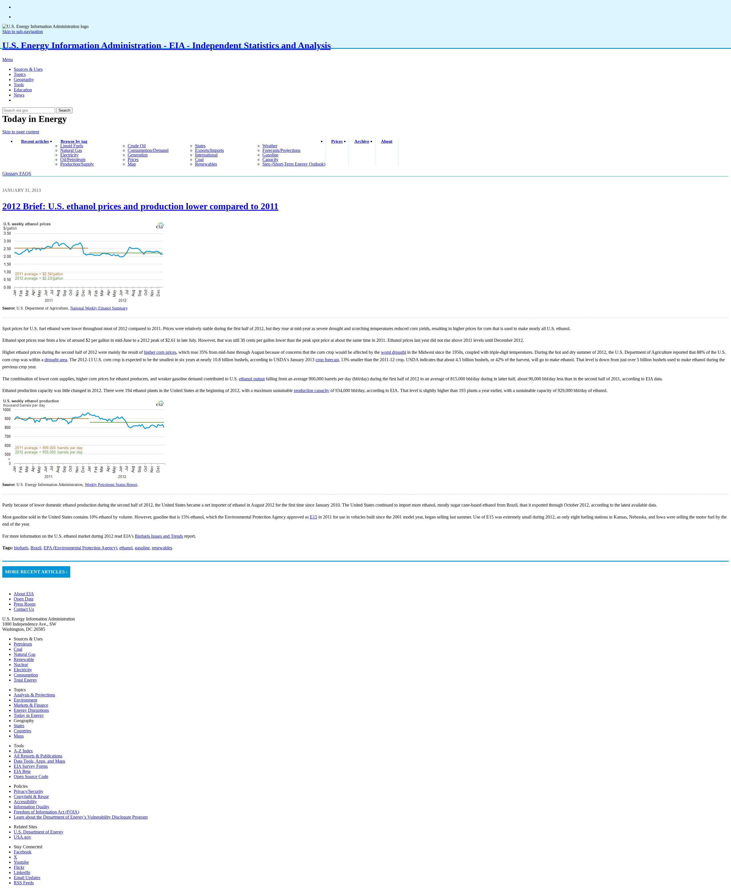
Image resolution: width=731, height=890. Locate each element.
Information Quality (31, 806)
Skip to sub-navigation (22, 31)
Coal (18, 649)
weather (269, 145)
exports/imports (209, 150)
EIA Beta (22, 771)
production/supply (77, 164)
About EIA (24, 593)
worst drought (393, 352)
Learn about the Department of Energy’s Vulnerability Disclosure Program (81, 817)
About (386, 141)
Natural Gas (24, 654)
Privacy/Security (28, 791)
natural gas (71, 150)
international (206, 154)
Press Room (24, 604)
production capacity (311, 390)
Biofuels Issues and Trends (159, 536)
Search (64, 110)
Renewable (24, 659)
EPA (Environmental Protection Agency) (80, 547)
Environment (25, 700)
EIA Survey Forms (31, 766)
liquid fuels (71, 145)
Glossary (10, 173)
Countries (22, 730)
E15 (313, 517)
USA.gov (22, 837)
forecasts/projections (281, 150)
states (200, 145)
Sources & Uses (28, 69)
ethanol (125, 547)
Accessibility (25, 801)
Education (23, 89)
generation (138, 154)
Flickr (19, 867)
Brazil (36, 547)
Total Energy (25, 680)
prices (133, 159)
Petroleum (23, 644)
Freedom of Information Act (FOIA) (46, 811)
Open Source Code (31, 776)
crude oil (137, 145)
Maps (19, 736)
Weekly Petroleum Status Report (111, 485)
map (132, 164)
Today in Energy (29, 715)
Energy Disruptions (31, 710)
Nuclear (21, 664)
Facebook (22, 851)
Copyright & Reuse (31, 796)
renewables (206, 164)
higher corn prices (160, 352)
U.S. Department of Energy (38, 831)
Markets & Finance (31, 705)
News (19, 95)
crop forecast (327, 359)
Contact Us (24, 609)
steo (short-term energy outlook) (293, 164)
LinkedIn (22, 872)
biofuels (21, 547)
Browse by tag (74, 141)
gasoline (270, 154)
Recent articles (35, 141)
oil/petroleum (72, 159)
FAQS (25, 173)
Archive (361, 141)
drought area (56, 359)
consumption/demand (148, 150)
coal (199, 159)
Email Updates (27, 877)
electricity (69, 154)
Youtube (21, 862)
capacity (270, 159)
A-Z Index (23, 750)
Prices (337, 141)
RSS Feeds (24, 882)
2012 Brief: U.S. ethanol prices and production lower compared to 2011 (140, 206)
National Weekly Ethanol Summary (98, 308)
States (19, 725)
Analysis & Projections (34, 694)
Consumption (26, 674)
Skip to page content (20, 131)
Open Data (23, 598)
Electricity (23, 669)
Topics (20, 74)
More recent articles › (36, 571)
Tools (19, 84)
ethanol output (252, 378)
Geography (24, 79)
